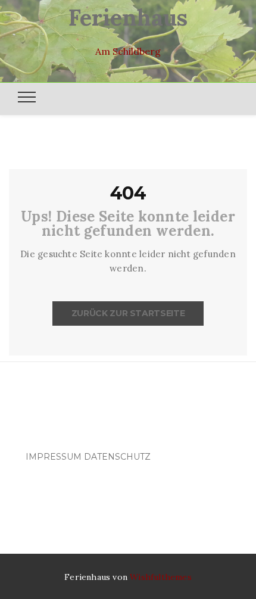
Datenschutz (117, 456)
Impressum (54, 456)
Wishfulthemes (161, 577)
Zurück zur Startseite (128, 313)
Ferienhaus (128, 17)
